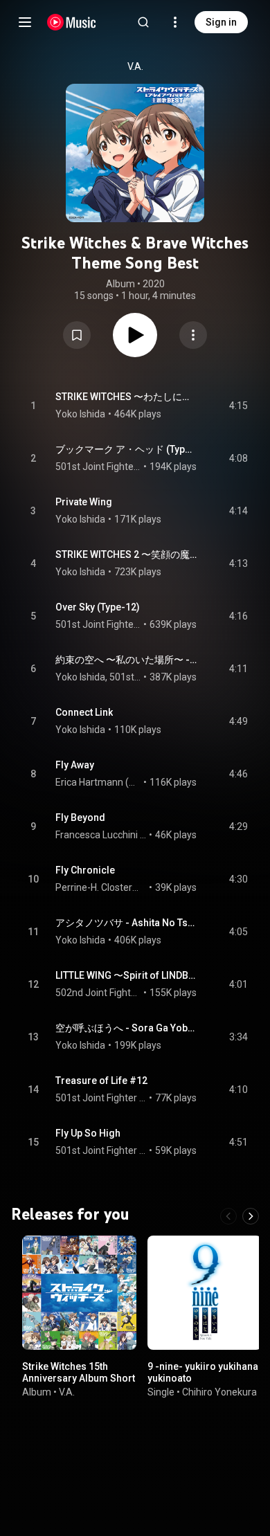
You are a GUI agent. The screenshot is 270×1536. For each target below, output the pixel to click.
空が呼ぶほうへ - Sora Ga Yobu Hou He (126, 1027)
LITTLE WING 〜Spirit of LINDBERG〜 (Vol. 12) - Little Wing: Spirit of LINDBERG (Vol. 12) (126, 975)
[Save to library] (77, 335)
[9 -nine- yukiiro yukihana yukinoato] (204, 1293)
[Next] (250, 1216)
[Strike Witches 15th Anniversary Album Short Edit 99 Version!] (79, 1293)
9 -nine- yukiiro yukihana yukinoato (202, 1372)
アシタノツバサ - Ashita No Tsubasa (126, 922)
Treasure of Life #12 (101, 1080)
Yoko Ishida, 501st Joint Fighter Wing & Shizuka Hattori (98, 677)
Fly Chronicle (85, 870)
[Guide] (25, 22)
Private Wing (83, 501)
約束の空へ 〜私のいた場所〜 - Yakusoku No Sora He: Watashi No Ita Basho (126, 659)
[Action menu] (193, 335)
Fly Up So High (87, 1133)
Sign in (221, 22)
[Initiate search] (143, 22)
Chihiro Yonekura (219, 1391)
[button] (77, 335)
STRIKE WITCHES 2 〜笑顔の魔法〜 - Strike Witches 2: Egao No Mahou (126, 554)
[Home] (71, 22)
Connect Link (84, 712)
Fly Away (74, 764)
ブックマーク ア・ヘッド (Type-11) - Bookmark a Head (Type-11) (126, 449)
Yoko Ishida (80, 413)
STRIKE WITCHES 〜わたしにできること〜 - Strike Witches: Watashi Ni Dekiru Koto (126, 396)
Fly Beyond (80, 817)
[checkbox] (238, 405)
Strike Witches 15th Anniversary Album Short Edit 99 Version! (78, 1378)
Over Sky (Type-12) (97, 607)
